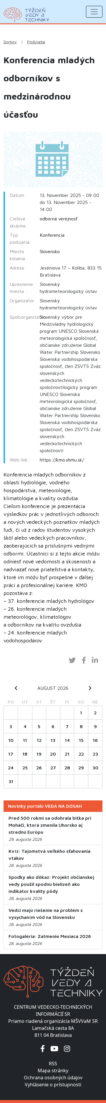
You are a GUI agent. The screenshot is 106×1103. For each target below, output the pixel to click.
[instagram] (67, 1048)
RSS (53, 1063)
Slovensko (50, 251)
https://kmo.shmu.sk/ (62, 459)
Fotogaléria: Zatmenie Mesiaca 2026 (50, 936)
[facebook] (42, 1048)
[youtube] (54, 1048)
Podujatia (36, 42)
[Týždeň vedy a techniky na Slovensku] (26, 14)
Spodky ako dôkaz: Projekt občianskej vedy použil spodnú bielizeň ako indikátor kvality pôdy (51, 884)
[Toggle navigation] (94, 12)
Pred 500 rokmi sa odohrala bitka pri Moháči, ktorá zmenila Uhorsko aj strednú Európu (50, 825)
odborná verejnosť (58, 218)
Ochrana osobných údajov (53, 1077)
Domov (10, 42)
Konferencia (52, 235)
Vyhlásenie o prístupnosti (53, 1084)
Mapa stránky (53, 1070)
